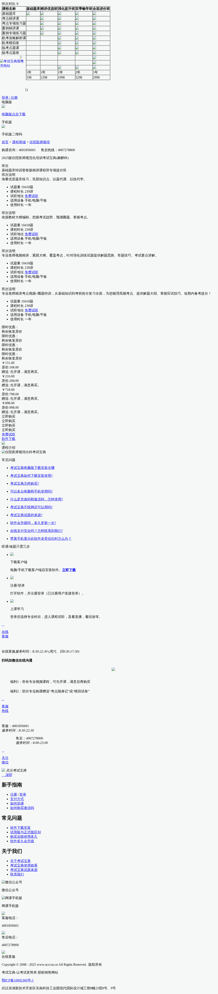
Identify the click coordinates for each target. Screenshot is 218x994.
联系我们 (17, 874)
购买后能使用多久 (23, 836)
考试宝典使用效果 (23, 865)
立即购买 (8, 416)
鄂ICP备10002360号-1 (18, 980)
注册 (13, 794)
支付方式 (17, 799)
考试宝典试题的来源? (26, 515)
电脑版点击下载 (14, 114)
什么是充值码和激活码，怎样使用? (36, 499)
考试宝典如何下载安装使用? (31, 475)
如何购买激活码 (22, 808)
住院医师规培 (39, 142)
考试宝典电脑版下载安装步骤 (32, 468)
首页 (5, 142)
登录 (22, 794)
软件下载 (8, 439)
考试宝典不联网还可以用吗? (31, 507)
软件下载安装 (20, 827)
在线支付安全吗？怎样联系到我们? (36, 531)
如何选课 (17, 803)
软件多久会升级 (22, 841)
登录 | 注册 (10, 97)
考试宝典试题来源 (23, 870)
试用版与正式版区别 (25, 832)
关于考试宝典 (20, 861)
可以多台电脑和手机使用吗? (31, 491)
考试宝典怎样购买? (24, 483)
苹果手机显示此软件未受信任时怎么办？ (41, 538)
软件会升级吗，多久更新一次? (33, 523)
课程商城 (19, 142)
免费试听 (31, 196)
